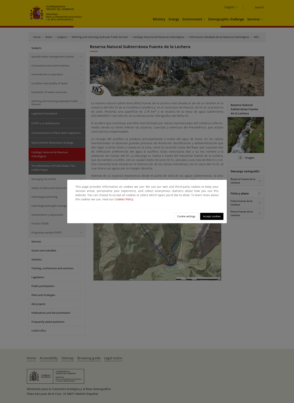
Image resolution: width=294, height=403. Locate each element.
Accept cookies (212, 216)
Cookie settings (186, 216)
